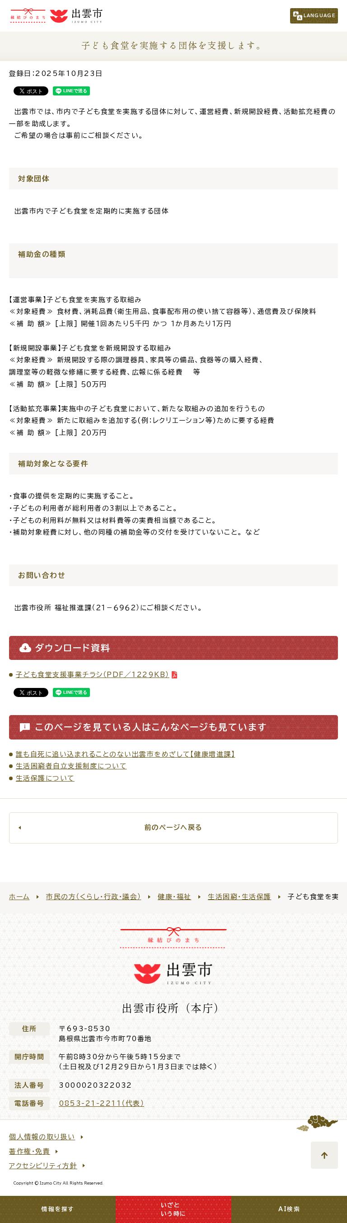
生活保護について (45, 778)
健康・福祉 (175, 896)
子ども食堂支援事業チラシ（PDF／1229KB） (92, 674)
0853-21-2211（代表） (101, 1103)
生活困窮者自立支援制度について (71, 766)
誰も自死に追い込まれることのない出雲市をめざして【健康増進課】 (125, 754)
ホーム (19, 896)
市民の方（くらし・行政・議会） (93, 896)
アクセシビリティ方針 (43, 1165)
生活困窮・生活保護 (240, 896)
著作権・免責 (29, 1151)
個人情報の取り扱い (42, 1136)
